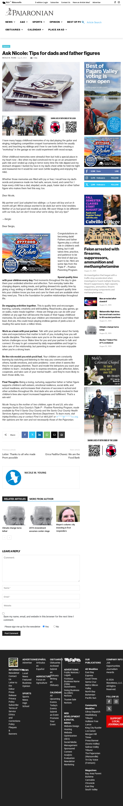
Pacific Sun (90, 698)
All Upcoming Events (55, 698)
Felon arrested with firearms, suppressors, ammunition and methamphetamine (101, 257)
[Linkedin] (39, 435)
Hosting (68, 729)
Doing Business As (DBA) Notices (71, 693)
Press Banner (91, 740)
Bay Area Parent (93, 773)
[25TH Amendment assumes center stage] (41, 515)
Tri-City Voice (91, 759)
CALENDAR (55, 692)
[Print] (61, 435)
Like (117, 171)
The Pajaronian (92, 753)
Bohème (89, 776)
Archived (54, 666)
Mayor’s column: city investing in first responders (65, 527)
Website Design (71, 726)
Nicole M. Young (9, 58)
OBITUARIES (56, 659)
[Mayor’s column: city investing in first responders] (68, 514)
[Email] (54, 435)
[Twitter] (32, 435)
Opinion (6, 46)
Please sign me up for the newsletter (22, 626)
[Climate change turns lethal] (14, 515)
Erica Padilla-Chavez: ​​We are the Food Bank (62, 456)
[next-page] (9, 538)
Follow (115, 178)
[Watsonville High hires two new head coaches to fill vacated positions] (90, 314)
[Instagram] (119, 2)
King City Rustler (93, 727)
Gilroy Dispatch (92, 711)
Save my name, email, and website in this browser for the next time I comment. (39, 618)
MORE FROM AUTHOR (41, 499)
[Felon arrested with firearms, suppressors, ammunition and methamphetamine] (102, 236)
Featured (26, 679)
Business (26, 683)
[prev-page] (4, 538)
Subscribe (13, 705)
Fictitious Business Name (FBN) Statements (71, 682)
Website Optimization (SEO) (70, 735)
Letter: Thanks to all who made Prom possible (18, 456)
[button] (90, 22)
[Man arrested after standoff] (90, 301)
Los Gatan (90, 731)
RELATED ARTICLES (15, 499)
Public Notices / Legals (72, 673)
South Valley (91, 789)
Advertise (27, 662)
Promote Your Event (54, 721)
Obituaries (55, 662)
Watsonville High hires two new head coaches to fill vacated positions (109, 314)
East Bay (89, 786)
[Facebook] (115, 2)
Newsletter (14, 673)
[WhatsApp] (47, 435)
